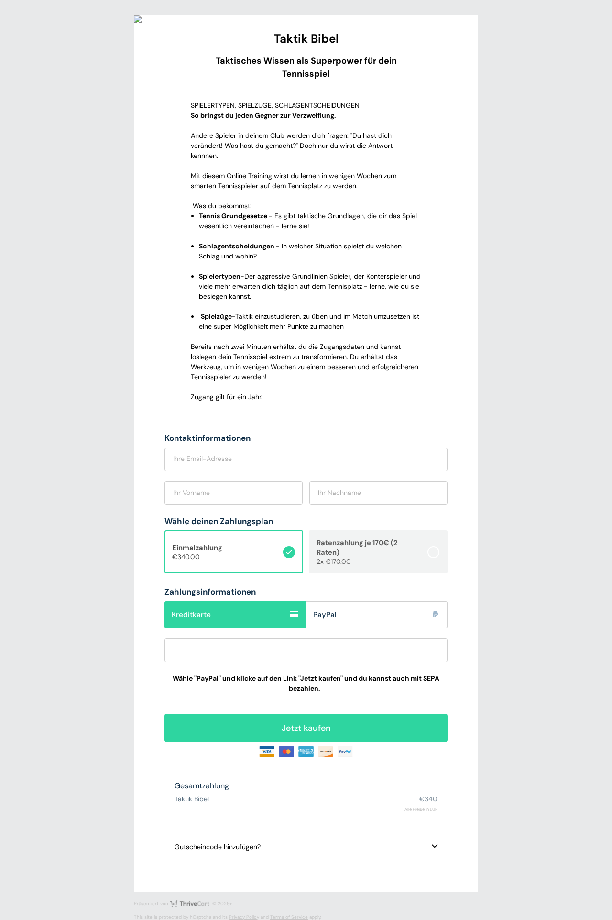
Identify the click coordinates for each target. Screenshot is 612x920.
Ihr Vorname (191, 492)
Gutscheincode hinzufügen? (218, 846)
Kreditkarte (191, 614)
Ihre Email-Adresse (202, 458)
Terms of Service (289, 917)
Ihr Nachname (339, 492)
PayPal (325, 614)
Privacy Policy (244, 917)
